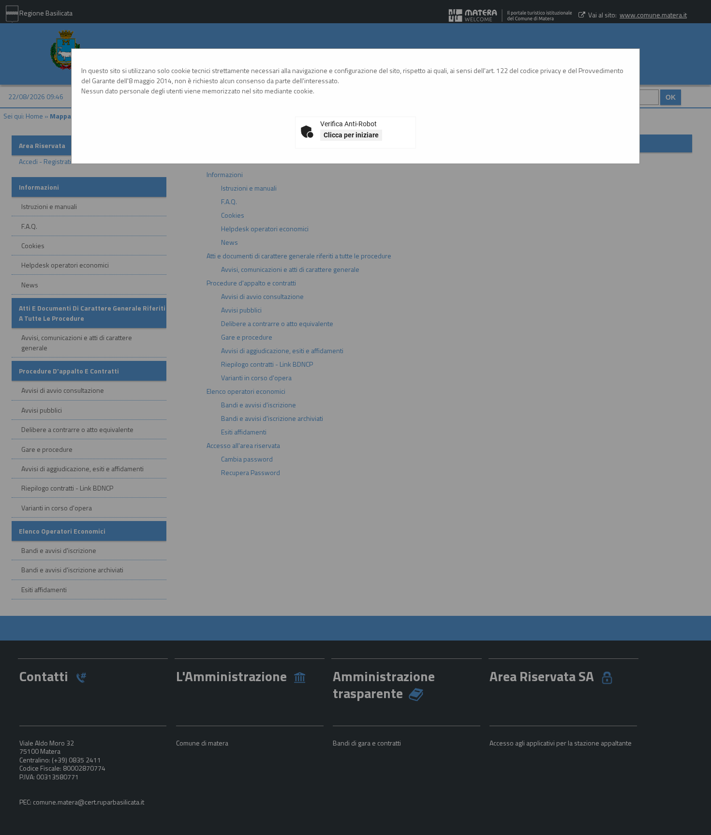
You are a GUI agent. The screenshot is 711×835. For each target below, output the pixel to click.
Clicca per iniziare (351, 135)
